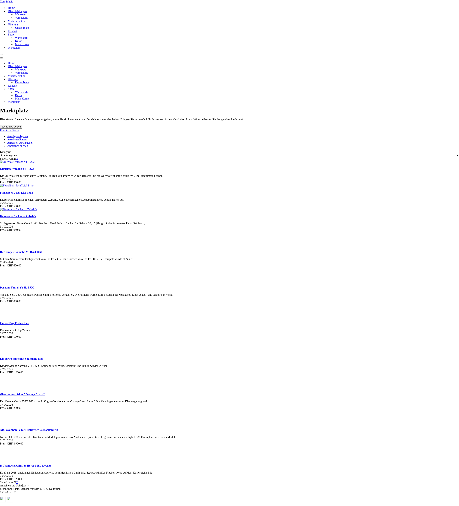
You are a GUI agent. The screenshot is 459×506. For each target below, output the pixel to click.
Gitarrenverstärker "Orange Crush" (22, 394)
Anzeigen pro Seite (11, 485)
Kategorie (5, 151)
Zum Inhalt (6, 1)
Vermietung (21, 17)
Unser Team (22, 27)
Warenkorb (21, 37)
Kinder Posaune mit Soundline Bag (21, 358)
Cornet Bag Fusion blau (14, 323)
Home (11, 7)
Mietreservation (16, 21)
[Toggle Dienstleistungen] (63, 66)
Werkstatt (20, 14)
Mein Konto (22, 44)
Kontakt (12, 31)
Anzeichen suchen (17, 145)
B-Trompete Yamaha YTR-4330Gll (21, 252)
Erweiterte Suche (9, 130)
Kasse (18, 40)
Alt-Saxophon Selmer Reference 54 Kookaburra (29, 429)
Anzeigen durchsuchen (20, 142)
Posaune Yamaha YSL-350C (17, 287)
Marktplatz (14, 47)
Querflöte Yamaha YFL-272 (17, 168)
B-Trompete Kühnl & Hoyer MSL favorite (25, 465)
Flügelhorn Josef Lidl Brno (16, 192)
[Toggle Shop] (63, 89)
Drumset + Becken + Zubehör (18, 216)
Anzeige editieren (17, 139)
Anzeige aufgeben (17, 136)
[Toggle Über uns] (63, 79)
